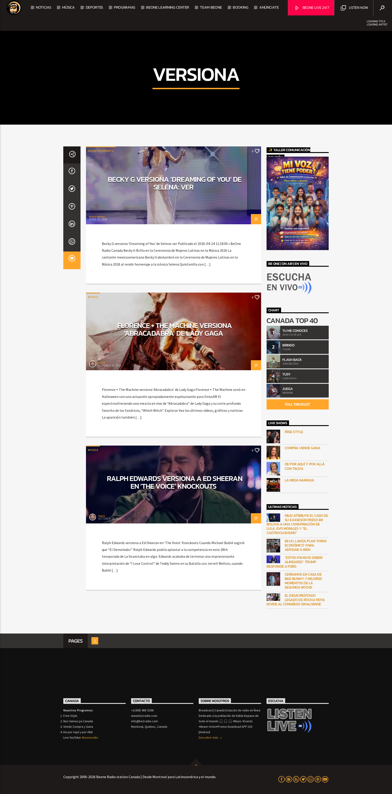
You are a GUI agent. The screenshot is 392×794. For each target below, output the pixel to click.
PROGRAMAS (124, 7)
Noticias (43, 7)
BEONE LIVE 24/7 (315, 7)
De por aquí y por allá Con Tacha (305, 466)
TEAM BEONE (211, 7)
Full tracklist (297, 404)
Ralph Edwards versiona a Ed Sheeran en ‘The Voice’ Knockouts (174, 482)
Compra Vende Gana (302, 448)
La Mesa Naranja (299, 480)
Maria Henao (97, 217)
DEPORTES (94, 7)
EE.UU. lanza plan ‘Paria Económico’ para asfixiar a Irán (306, 545)
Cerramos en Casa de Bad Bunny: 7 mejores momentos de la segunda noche (303, 581)
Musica (93, 297)
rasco (101, 363)
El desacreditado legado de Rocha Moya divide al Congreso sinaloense (296, 600)
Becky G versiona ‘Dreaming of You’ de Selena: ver (174, 183)
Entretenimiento (101, 151)
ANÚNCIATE (269, 7)
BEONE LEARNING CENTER (167, 7)
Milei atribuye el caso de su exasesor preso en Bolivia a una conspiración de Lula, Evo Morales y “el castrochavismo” (297, 524)
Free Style (294, 432)
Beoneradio (90, 737)
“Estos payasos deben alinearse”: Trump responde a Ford (295, 562)
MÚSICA (68, 7)
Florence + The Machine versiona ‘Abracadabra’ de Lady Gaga (174, 329)
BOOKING (240, 7)
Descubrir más (209, 737)
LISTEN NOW (358, 7)
